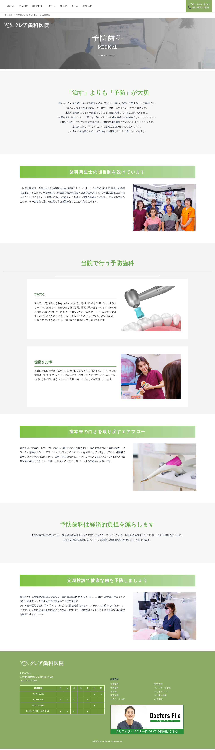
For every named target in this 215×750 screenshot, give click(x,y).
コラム (74, 6)
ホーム (10, 6)
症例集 (63, 6)
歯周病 (113, 691)
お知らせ (87, 6)
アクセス (51, 6)
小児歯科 (158, 699)
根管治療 (158, 684)
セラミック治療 (117, 699)
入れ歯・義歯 (160, 695)
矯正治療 (114, 695)
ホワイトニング (161, 691)
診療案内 (37, 6)
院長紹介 (23, 6)
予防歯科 (114, 688)
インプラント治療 (162, 688)
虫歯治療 (114, 684)
